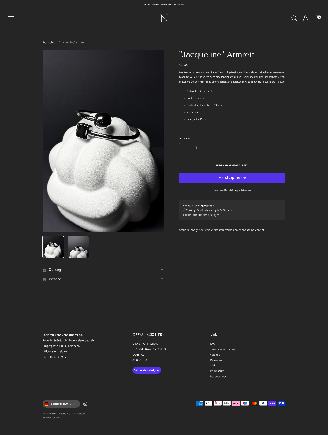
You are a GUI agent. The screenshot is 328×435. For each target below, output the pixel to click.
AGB (212, 365)
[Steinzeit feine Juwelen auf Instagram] (85, 405)
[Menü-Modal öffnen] (11, 18)
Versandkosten (215, 230)
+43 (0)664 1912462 (54, 357)
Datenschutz (218, 376)
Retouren (216, 360)
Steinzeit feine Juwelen (74, 413)
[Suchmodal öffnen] (294, 18)
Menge (184, 138)
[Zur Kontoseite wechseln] (305, 18)
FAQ (212, 344)
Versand (215, 355)
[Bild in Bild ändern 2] (78, 247)
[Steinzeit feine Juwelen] (164, 18)
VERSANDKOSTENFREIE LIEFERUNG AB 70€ (164, 4)
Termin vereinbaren (222, 349)
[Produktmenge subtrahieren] (196, 147)
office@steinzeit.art (55, 351)
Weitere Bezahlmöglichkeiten (232, 190)
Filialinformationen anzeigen (201, 215)
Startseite (48, 42)
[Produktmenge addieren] (183, 147)
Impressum (217, 371)
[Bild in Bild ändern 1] (53, 247)
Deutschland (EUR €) (61, 403)
